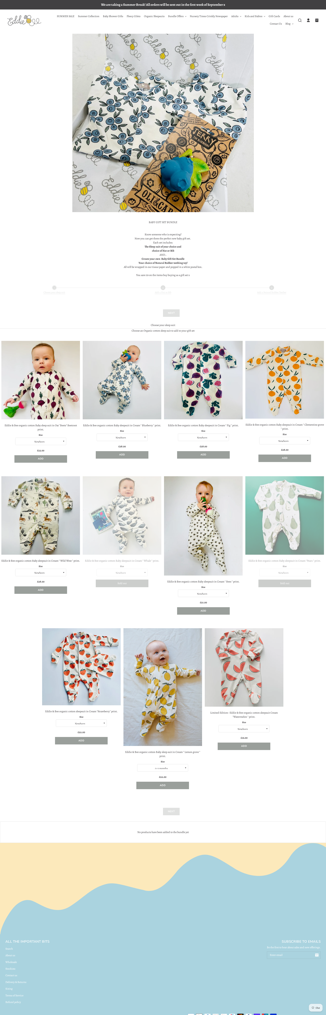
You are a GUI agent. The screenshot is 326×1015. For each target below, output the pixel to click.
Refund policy (13, 1002)
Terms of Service (14, 995)
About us (10, 955)
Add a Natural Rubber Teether (271, 292)
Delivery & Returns (15, 982)
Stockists (10, 969)
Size (41, 435)
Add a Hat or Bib (163, 292)
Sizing (9, 989)
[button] (300, 20)
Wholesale (11, 962)
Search (9, 949)
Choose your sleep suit (54, 292)
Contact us (11, 975)
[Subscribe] (317, 955)
